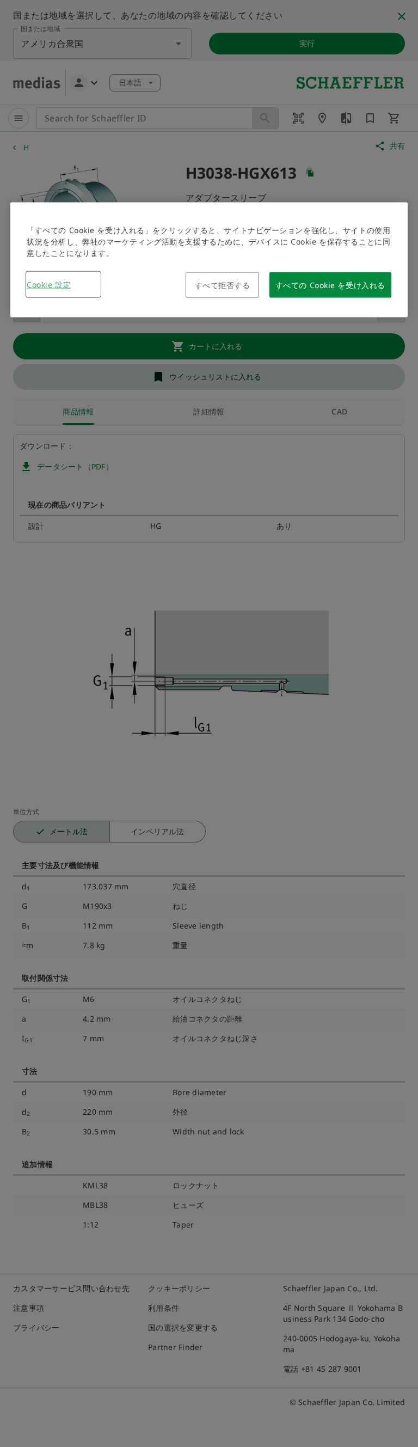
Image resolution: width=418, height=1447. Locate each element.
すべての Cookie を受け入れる (330, 284)
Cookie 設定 (49, 284)
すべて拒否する (222, 284)
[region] (209, 259)
